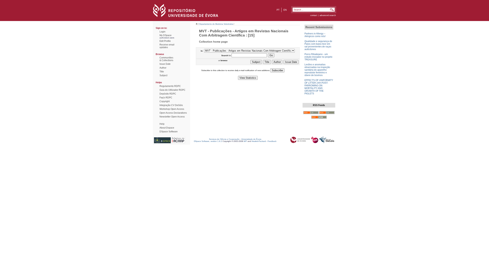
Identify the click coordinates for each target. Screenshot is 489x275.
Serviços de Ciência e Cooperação (224, 139)
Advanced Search (328, 15)
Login (162, 31)
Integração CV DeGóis (171, 105)
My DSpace (165, 35)
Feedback (272, 141)
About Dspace (166, 127)
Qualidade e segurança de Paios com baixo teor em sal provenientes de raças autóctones (318, 45)
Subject (163, 75)
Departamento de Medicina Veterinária (216, 24)
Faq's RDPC (165, 97)
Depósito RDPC (167, 93)
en (285, 10)
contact (313, 15)
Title (161, 71)
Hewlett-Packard (259, 141)
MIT (245, 141)
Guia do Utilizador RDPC (172, 90)
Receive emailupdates (166, 46)
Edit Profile (165, 41)
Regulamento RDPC (170, 86)
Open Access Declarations (173, 113)
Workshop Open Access (171, 109)
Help (161, 124)
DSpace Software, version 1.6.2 (208, 141)
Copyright (164, 101)
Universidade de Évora (251, 139)
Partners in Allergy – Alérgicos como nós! (314, 35)
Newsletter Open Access (172, 116)
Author (162, 67)
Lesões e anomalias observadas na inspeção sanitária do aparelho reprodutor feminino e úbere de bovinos (317, 70)
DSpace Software (168, 131)
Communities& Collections (166, 59)
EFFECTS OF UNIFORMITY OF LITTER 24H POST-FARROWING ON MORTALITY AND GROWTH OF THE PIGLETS (318, 87)
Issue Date (165, 64)
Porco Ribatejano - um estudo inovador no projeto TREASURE (318, 57)
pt (278, 10)
